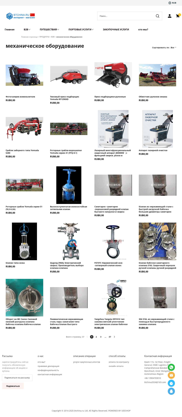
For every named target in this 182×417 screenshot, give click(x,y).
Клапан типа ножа (15, 263)
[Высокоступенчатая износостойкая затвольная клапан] (69, 185)
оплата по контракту (119, 362)
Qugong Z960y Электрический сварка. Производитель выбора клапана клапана (66, 265)
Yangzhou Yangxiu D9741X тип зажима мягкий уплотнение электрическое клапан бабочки (111, 322)
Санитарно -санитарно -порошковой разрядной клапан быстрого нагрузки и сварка (111, 209)
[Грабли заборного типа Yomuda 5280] (24, 129)
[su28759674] (171, 383)
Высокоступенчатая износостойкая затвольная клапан (68, 207)
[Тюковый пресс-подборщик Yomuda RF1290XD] (69, 75)
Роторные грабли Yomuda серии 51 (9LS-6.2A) (24, 207)
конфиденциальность (48, 370)
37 (110, 336)
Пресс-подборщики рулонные (110, 96)
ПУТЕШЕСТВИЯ (48, 29)
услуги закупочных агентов (86, 362)
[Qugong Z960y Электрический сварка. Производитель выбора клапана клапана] (69, 241)
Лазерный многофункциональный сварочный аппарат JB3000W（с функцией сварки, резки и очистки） (112, 153)
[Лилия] (171, 375)
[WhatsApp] (171, 391)
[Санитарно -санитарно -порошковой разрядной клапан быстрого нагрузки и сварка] (113, 185)
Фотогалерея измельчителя (20, 96)
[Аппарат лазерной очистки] (157, 129)
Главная (9, 29)
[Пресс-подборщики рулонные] (113, 75)
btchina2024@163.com (155, 382)
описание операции (84, 356)
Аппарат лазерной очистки (153, 150)
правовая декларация (48, 366)
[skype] (171, 367)
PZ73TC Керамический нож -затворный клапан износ (108, 264)
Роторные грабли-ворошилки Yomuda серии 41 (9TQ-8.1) (66, 151)
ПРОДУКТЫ (44, 37)
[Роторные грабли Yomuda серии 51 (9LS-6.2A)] (24, 185)
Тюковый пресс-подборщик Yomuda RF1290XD (64, 98)
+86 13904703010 (152, 378)
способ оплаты (117, 356)
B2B (26, 29)
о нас (41, 356)
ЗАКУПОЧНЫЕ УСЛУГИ (116, 29)
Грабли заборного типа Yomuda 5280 (22, 151)
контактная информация (50, 374)
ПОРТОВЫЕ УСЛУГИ (80, 29)
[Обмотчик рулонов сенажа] (157, 75)
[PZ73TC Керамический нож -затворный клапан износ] (113, 241)
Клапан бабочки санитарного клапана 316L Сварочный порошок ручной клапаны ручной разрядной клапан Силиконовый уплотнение (157, 265)
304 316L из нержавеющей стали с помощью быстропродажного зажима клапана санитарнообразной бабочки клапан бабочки (156, 322)
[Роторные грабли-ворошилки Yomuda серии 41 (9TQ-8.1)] (69, 129)
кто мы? (143, 29)
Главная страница (29, 37)
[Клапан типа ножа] (24, 241)
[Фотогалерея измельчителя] (24, 75)
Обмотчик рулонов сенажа (153, 96)
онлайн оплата (116, 366)
